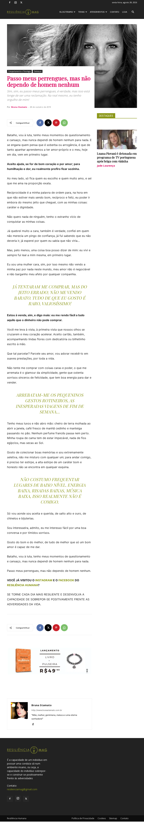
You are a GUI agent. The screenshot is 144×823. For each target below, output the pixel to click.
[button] (133, 12)
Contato (114, 12)
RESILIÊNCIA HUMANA (22, 585)
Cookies (102, 818)
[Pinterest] (56, 122)
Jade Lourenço (106, 165)
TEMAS (81, 12)
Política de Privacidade (83, 818)
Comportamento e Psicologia (19, 71)
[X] (21, 2)
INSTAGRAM (43, 580)
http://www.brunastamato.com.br (46, 710)
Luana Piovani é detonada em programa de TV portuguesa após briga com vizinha (117, 157)
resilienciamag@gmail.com (22, 789)
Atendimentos (97, 12)
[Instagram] (15, 2)
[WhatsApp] (64, 122)
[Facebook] (9, 2)
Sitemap (113, 818)
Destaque (37, 71)
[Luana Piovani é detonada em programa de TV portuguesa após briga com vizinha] (117, 139)
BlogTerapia (66, 12)
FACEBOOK (66, 580)
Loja (124, 12)
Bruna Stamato (19, 107)
